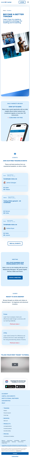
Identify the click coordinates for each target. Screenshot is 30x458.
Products (7, 423)
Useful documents (8, 396)
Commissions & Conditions (9, 436)
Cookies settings (15, 456)
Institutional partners (10, 398)
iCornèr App (6, 415)
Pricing (6, 433)
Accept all (15, 453)
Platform (5, 410)
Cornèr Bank (16, 440)
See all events (15, 243)
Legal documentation (6, 441)
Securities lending (7, 430)
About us (3, 440)
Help (3, 403)
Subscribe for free (16, 117)
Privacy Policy (21, 441)
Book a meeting (15, 277)
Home (4, 10)
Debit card (6, 420)
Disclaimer (14, 441)
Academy (5, 393)
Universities (6, 400)
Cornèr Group (9, 440)
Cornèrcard (23, 440)
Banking (6, 418)
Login (22, 2)
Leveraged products (7, 426)
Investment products (8, 428)
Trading (6, 408)
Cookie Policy (4, 443)
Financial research (7, 412)
